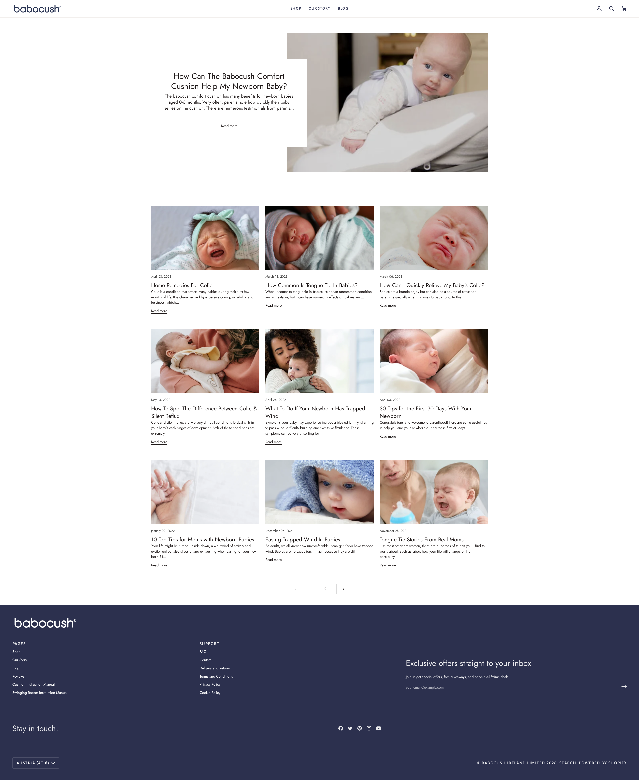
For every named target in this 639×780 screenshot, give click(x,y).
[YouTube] (378, 728)
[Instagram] (369, 728)
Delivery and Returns (215, 668)
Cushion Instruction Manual (33, 684)
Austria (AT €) (33, 763)
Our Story (19, 659)
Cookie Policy (210, 692)
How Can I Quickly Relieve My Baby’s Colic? (432, 285)
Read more (229, 125)
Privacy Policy (210, 684)
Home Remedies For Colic (181, 285)
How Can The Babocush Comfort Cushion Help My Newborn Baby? (229, 81)
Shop (16, 651)
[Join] (622, 687)
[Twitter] (350, 728)
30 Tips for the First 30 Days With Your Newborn (426, 412)
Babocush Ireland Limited (513, 763)
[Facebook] (340, 728)
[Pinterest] (359, 728)
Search (567, 763)
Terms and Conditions (216, 676)
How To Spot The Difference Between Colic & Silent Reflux (204, 412)
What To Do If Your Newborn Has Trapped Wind (315, 412)
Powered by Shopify (603, 763)
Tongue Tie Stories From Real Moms (422, 539)
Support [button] (209, 643)
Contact (205, 659)
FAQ (203, 651)
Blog (15, 668)
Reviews (18, 676)
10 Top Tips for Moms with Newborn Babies (202, 539)
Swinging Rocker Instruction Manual (39, 692)
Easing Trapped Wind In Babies (302, 539)
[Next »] (343, 589)
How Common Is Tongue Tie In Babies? (311, 285)
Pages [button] (19, 643)
